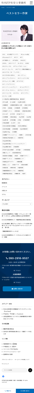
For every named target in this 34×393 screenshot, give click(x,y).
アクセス (18, 270)
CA (4, 54)
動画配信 (4, 183)
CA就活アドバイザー (13, 54)
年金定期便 (6, 123)
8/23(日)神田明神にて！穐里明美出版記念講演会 (16, 220)
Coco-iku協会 (25, 54)
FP (21, 57)
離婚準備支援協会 (8, 173)
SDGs (5, 63)
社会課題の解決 (7, 147)
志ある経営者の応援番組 (10, 126)
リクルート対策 (7, 96)
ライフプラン (25, 93)
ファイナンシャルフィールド (12, 351)
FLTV (16, 57)
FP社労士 (16, 60)
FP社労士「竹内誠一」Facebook (13, 314)
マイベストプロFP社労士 (10, 349)
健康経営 (6, 105)
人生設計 (13, 102)
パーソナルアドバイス (9, 84)
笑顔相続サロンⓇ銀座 (10, 344)
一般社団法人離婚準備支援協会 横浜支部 (14, 99)
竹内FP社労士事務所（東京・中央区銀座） (13, 380)
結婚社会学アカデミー (9, 161)
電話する (9, 391)
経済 (17, 155)
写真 (5, 108)
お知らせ (4, 190)
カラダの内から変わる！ (10, 75)
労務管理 (18, 108)
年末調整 (13, 120)
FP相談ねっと (7, 60)
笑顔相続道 (27, 150)
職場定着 (20, 161)
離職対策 (18, 173)
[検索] (30, 370)
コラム (4, 194)
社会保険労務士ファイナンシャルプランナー (14, 143)
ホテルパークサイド (24, 90)
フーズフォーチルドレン (10, 90)
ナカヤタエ (20, 81)
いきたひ (21, 63)
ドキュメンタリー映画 (9, 81)
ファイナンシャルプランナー (11, 87)
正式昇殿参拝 (24, 129)
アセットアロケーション (21, 66)
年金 (20, 120)
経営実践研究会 (17, 152)
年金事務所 (27, 120)
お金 (27, 63)
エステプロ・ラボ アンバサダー (12, 72)
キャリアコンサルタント (10, 78)
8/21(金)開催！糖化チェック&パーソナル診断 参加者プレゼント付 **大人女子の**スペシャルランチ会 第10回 (17, 225)
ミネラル (17, 93)
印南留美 (25, 108)
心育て (14, 123)
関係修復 (13, 167)
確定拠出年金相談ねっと (10, 138)
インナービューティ (8, 69)
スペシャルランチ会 (24, 78)
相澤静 (15, 132)
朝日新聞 (15, 129)
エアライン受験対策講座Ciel (24, 69)
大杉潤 (12, 114)
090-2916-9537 (19, 258)
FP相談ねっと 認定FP (9, 346)
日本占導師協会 (23, 126)
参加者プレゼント (8, 111)
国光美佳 (18, 111)
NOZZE (23, 60)
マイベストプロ (7, 93)
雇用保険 (21, 167)
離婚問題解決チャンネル (10, 170)
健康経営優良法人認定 (16, 105)
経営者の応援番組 (8, 155)
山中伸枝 (22, 117)
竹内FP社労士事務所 (9, 150)
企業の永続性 (22, 102)
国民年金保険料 (27, 111)
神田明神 (17, 147)
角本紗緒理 (25, 164)
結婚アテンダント (8, 158)
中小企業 (6, 102)
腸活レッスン (7, 164)
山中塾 (29, 117)
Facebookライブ (8, 57)
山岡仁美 (6, 120)
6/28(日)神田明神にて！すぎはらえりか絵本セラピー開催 (16, 236)
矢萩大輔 (28, 135)
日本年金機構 (7, 129)
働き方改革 (28, 105)
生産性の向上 (7, 132)
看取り (21, 135)
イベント (4, 186)
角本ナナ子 (16, 164)
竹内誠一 (19, 150)
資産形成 (6, 167)
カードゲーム (22, 75)
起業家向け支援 (8, 354)
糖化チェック (7, 152)
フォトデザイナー (25, 87)
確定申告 (21, 138)
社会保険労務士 (7, 141)
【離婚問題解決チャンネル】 (10, 231)
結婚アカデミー (25, 155)
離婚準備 (21, 170)
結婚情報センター (20, 158)
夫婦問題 (6, 117)
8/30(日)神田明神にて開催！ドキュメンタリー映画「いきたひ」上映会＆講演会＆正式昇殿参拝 (16, 215)
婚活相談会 (14, 117)
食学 (24, 173)
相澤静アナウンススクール (10, 135)
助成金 (10, 108)
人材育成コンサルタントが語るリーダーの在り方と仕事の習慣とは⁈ (16, 47)
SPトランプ (13, 63)
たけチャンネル (7, 66)
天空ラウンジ (21, 114)
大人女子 (6, 114)
